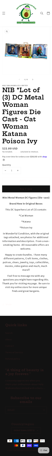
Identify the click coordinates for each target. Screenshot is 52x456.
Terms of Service (14, 352)
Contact (9, 346)
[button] (3, 13)
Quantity (6, 165)
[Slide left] (19, 79)
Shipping (16, 152)
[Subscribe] (43, 410)
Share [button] (9, 304)
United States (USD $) (24, 430)
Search (9, 333)
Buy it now (26, 189)
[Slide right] (33, 79)
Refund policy (12, 359)
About (8, 339)
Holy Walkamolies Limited (22, 450)
